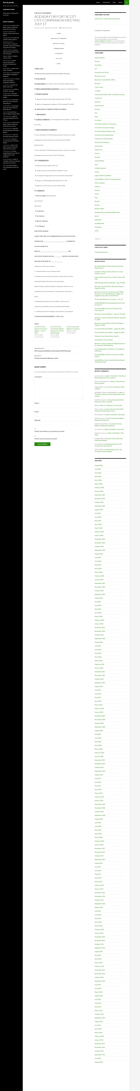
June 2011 (98, 1058)
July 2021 (98, 690)
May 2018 (98, 830)
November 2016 (100, 896)
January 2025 (99, 535)
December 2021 (100, 672)
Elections (98, 102)
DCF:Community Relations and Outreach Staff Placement (52, 350)
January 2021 (99, 712)
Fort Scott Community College (104, 127)
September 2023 (100, 594)
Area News (98, 65)
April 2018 (98, 834)
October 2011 (99, 1051)
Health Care (98, 150)
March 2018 (98, 837)
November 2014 (100, 973)
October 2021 (99, 679)
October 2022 (99, 635)
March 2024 (98, 572)
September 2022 (100, 638)
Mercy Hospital (100, 183)
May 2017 (98, 874)
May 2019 (98, 786)
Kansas (97, 172)
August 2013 (99, 996)
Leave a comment (66, 28)
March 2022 (98, 660)
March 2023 (98, 616)
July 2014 (98, 985)
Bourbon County (100, 76)
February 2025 (99, 532)
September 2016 (100, 904)
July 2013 (98, 999)
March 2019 (98, 793)
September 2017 (100, 859)
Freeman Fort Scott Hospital (104, 139)
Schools (97, 205)
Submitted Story (52, 28)
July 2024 (98, 557)
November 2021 (100, 675)
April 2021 (98, 701)
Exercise (97, 109)
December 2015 (100, 937)
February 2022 (99, 664)
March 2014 (98, 992)
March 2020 (98, 749)
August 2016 (99, 907)
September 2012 (100, 1018)
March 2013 (98, 1010)
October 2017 (99, 856)
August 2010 (99, 1062)
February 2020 (99, 753)
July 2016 (98, 911)
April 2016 (98, 922)
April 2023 (98, 613)
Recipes (97, 201)
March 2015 (98, 962)
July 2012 (98, 1025)
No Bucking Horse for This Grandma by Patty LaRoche (108, 445)
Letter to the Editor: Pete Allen (115, 414)
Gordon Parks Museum (102, 142)
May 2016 (98, 918)
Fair (96, 113)
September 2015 (100, 948)
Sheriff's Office (99, 209)
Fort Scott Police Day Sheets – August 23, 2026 (109, 332)
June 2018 (98, 826)
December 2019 (100, 760)
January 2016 (99, 933)
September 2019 (100, 771)
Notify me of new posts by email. (45, 439)
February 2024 (99, 576)
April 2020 (98, 745)
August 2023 (99, 598)
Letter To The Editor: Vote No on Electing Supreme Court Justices (110, 377)
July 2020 (98, 734)
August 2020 (99, 730)
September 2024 (100, 550)
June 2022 (98, 649)
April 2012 (98, 1029)
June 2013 (98, 1003)
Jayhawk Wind (99, 161)
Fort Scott (38, 13)
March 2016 (98, 926)
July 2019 (98, 778)
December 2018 (100, 804)
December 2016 (100, 892)
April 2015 (98, 959)
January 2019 (99, 800)
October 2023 (99, 590)
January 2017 (99, 889)
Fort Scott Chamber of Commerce (105, 124)
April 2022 (98, 657)
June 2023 (98, 605)
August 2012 (99, 1021)
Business (97, 83)
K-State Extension (100, 168)
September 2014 (100, 981)
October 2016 (99, 900)
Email (36, 412)
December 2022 (100, 627)
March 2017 (98, 881)
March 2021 (98, 705)
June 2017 (98, 870)
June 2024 (98, 561)
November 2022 (100, 631)
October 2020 (99, 723)
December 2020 (100, 716)
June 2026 (98, 473)
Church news (99, 87)
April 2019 (98, 789)
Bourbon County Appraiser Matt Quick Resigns (11, 95)
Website (37, 420)
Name (37, 403)
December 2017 (100, 848)
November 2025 (100, 498)
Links (114, 2)
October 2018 (99, 811)
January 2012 (99, 1040)
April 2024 (98, 568)
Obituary (97, 186)
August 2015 (99, 951)
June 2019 (98, 782)
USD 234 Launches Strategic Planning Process (10, 118)
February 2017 (99, 885)
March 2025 (98, 528)
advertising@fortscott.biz (103, 41)
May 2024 (98, 565)
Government (46, 13)
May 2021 (98, 697)
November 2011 (100, 1047)
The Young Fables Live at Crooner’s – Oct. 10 (109, 299)
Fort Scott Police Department (104, 135)
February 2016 (99, 929)
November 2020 (100, 719)
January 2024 (99, 579)
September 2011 (100, 1055)
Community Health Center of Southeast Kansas (110, 94)
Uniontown (98, 227)
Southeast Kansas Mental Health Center (107, 212)
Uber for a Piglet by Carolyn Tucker (111, 405)
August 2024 (99, 554)
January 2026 (99, 491)
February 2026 (99, 487)
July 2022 (98, 646)
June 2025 (98, 517)
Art (96, 69)
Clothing (97, 91)
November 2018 (100, 808)
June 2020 (98, 738)
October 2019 (99, 767)
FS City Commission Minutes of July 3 (46, 357)
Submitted (98, 220)
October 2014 (99, 977)
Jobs (96, 164)
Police (97, 194)
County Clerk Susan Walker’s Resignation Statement (108, 424)
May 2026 (98, 476)
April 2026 (98, 480)
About (98, 2)
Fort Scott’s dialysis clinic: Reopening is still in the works (11, 167)
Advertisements (100, 58)
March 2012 (98, 1032)
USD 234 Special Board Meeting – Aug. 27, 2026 (110, 283)
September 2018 (100, 815)
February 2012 (99, 1036)
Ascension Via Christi (101, 72)
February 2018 (99, 841)
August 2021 (99, 686)
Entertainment (99, 105)
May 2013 (98, 1007)
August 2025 (99, 509)
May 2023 (98, 609)
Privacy (120, 2)
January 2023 (99, 624)
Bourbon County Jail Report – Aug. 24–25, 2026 (110, 314)
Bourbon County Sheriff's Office (105, 80)
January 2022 (99, 668)
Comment (38, 377)
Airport (97, 61)
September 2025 (100, 506)
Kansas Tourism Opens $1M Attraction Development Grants (109, 410)
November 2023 (100, 587)
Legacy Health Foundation (103, 175)
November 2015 (100, 940)
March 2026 (98, 484)
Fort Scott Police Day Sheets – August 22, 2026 (109, 329)
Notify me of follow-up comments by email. (49, 431)
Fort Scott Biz (8, 2)
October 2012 (99, 1014)
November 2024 (100, 543)
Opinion (97, 190)
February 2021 (99, 708)
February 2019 (99, 797)
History (97, 153)
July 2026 (98, 469)
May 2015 (98, 955)
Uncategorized (99, 223)
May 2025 (98, 521)
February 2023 (99, 620)
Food (96, 116)
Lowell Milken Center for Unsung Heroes (108, 179)
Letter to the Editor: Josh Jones (114, 429)
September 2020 (100, 727)
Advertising (106, 2)
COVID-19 (98, 98)
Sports (97, 216)
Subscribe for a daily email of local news (107, 19)
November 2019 (100, 764)
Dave (96, 405)
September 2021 (100, 683)
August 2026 (99, 465)
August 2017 (99, 863)
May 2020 (98, 741)
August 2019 (99, 775)
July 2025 (98, 513)
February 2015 (99, 966)
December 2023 (100, 583)
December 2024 (100, 539)
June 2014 (98, 988)
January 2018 (99, 845)
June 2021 (98, 694)
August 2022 (99, 642)
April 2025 (98, 524)
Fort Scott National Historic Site (105, 131)
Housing (97, 157)
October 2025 (99, 502)
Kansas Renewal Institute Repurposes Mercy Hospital (109, 401)
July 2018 (98, 822)
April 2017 (98, 878)
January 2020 (99, 756)
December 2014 (100, 970)
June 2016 (98, 915)
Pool (96, 197)
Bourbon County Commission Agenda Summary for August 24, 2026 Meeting (110, 344)
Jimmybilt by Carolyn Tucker (104, 340)
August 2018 (99, 819)
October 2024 (99, 546)
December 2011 (100, 1043)
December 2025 (100, 495)
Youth (96, 231)
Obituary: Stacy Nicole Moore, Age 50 (107, 336)
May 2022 (98, 653)
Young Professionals (101, 252)
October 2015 (99, 944)
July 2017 (98, 867)
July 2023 (98, 602)
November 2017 (100, 852)
